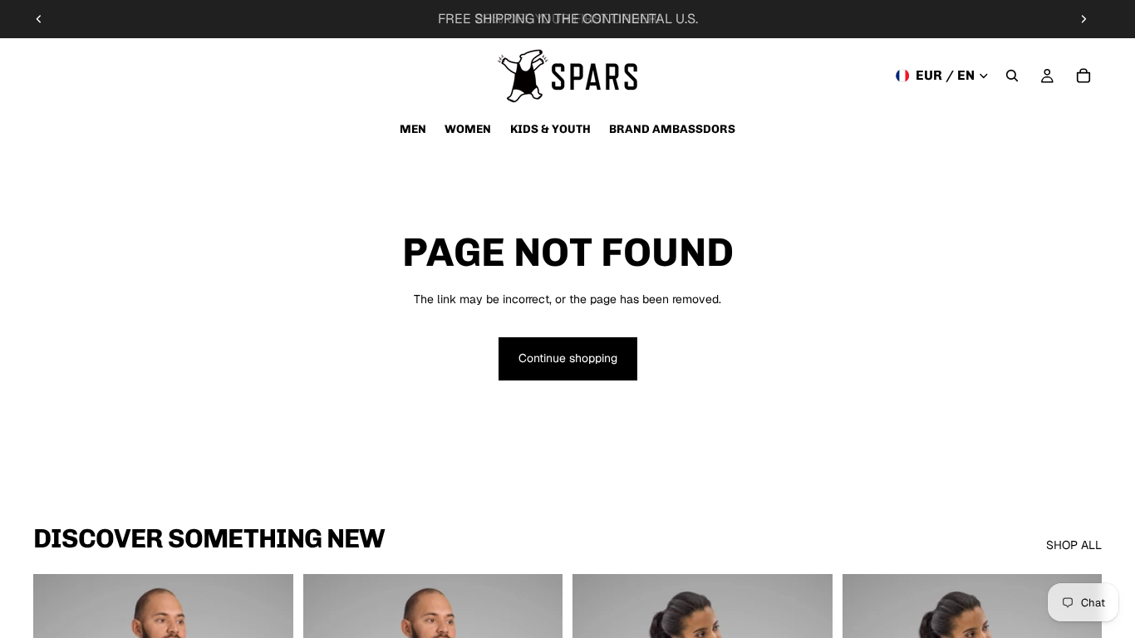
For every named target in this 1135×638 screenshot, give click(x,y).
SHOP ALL (1074, 544)
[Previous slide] (39, 19)
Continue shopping (567, 358)
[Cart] (1083, 75)
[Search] (1012, 75)
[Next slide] (1083, 19)
